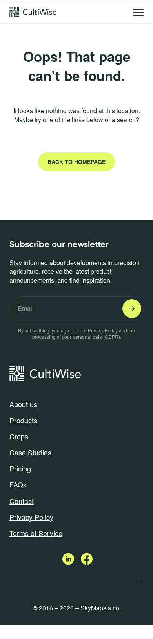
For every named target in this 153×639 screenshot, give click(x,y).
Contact (21, 501)
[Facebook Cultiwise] (87, 562)
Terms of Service (35, 533)
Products (23, 420)
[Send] (131, 308)
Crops (18, 436)
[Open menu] (138, 14)
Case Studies (30, 452)
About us (23, 404)
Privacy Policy (31, 517)
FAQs (18, 484)
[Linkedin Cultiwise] (69, 562)
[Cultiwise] (32, 12)
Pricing (20, 468)
